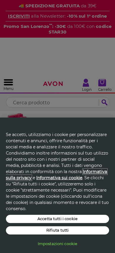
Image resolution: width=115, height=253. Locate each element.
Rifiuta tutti (57, 230)
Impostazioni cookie (57, 243)
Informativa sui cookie (59, 177)
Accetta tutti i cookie (57, 218)
